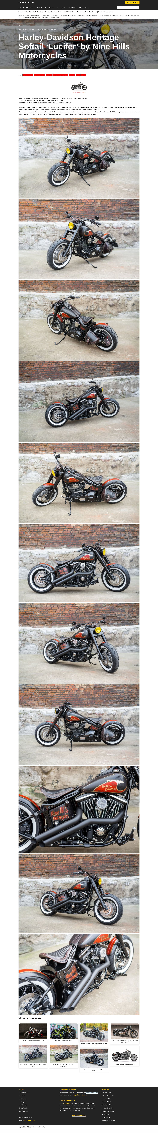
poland (72, 75)
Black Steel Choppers (91, 15)
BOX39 (37, 15)
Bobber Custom (27, 75)
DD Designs (124, 15)
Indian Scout (85, 12)
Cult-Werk (31, 17)
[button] (32, 7)
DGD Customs (116, 15)
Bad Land (37, 17)
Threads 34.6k (106, 1117)
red (78, 75)
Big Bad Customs (62, 15)
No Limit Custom (72, 15)
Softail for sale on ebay (79, 92)
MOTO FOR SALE (132, 2)
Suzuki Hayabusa (108, 12)
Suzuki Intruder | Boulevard (96, 12)
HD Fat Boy (54, 12)
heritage (49, 75)
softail (83, 75)
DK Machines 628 (108, 1108)
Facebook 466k (106, 1092)
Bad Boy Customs (52, 15)
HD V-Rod (31, 12)
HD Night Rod (38, 12)
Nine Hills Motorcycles (60, 75)
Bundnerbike (131, 15)
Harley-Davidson (39, 75)
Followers (72, 7)
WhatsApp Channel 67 (108, 1120)
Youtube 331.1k (106, 1099)
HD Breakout (46, 12)
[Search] (137, 7)
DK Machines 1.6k (108, 1096)
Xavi (21, 25)
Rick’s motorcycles (107, 15)
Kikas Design (44, 17)
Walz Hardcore (30, 15)
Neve (20, 1131)
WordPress (33, 1131)
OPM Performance (54, 17)
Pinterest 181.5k (106, 1102)
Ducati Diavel (77, 12)
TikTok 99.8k (105, 1114)
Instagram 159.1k (107, 1105)
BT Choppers (81, 15)
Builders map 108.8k (108, 1111)
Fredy (99, 15)
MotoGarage (24, 17)
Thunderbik (43, 15)
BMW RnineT (69, 12)
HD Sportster (61, 12)
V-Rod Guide (84, 7)
